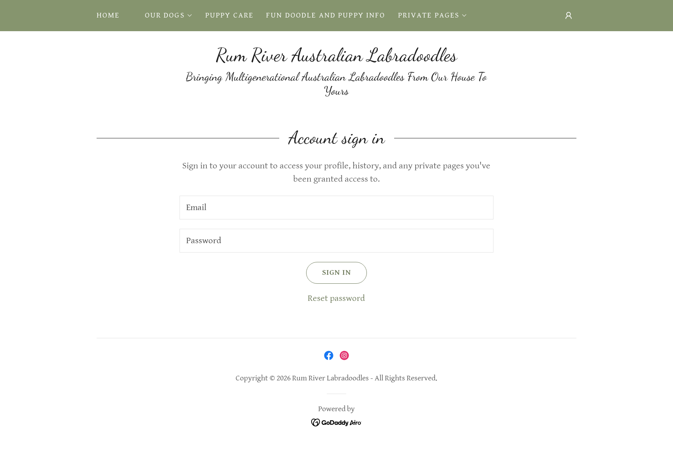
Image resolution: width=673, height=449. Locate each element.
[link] (336, 58)
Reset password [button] (336, 298)
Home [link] (108, 15)
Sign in (336, 272)
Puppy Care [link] (229, 15)
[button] (169, 15)
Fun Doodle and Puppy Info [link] (326, 15)
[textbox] (336, 207)
